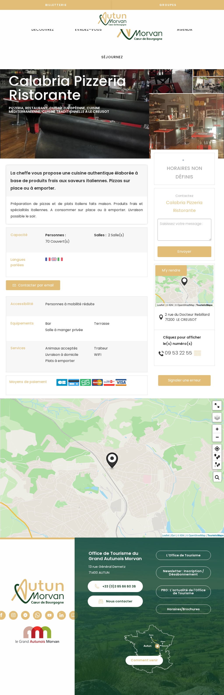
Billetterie (56, 5)
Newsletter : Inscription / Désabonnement (183, 572)
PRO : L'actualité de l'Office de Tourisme (183, 591)
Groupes (168, 5)
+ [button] (217, 429)
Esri (173, 535)
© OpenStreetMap (195, 535)
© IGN (180, 535)
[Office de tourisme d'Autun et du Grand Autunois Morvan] (139, 30)
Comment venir (144, 660)
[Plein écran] (217, 405)
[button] (43, 29)
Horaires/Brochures (183, 609)
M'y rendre (171, 270)
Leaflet (165, 535)
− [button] (217, 437)
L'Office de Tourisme (183, 555)
